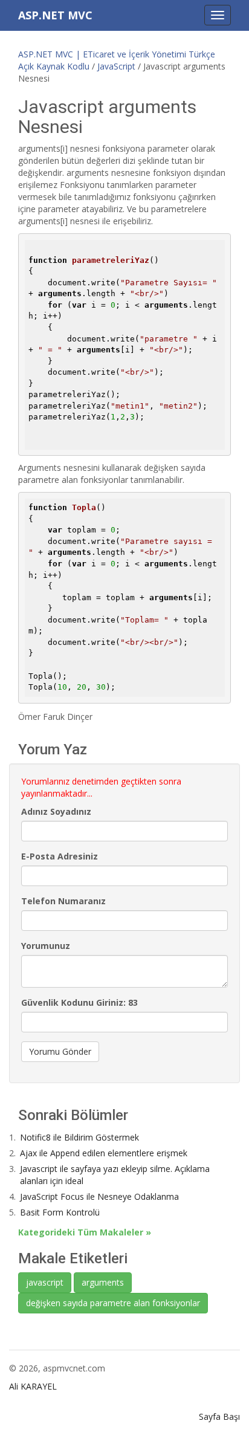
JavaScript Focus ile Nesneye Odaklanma (99, 1196)
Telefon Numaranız (63, 901)
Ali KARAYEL (33, 1386)
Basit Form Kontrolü (60, 1212)
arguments (103, 1282)
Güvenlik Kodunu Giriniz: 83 (79, 1002)
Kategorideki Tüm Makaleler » (84, 1232)
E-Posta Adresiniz (59, 856)
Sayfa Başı (219, 1416)
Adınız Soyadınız (56, 811)
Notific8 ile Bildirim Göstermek (79, 1137)
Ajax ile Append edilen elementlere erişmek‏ (103, 1153)
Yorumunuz (45, 945)
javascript (44, 1282)
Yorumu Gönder (60, 1051)
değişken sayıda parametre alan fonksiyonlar (113, 1303)
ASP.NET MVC (55, 15)
